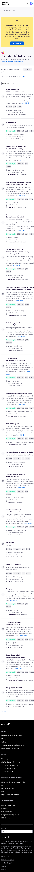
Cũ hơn (3, 711)
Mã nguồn (4, 739)
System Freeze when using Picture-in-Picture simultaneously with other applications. (17, 252)
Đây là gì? (4, 808)
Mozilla (5, 724)
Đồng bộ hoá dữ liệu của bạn (10, 815)
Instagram (8, 837)
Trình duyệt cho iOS (8, 768)
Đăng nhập (17, 110)
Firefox (10, 110)
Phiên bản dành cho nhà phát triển (13, 782)
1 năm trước (23, 174)
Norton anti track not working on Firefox (19, 452)
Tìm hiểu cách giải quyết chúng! (12, 62)
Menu (27, 3)
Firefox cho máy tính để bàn (10, 762)
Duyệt (16, 610)
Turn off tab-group (12, 424)
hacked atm (10, 542)
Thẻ (15, 442)
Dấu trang (17, 675)
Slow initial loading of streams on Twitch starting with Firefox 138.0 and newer (20, 288)
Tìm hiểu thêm (17, 43)
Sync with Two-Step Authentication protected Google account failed (18, 183)
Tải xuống (4, 759)
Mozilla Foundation (16, 843)
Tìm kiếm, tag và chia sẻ (21, 577)
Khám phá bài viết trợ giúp (10, 748)
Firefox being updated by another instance (13, 623)
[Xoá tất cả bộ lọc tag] (2, 72)
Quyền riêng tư (6, 863)
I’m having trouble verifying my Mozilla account (15, 475)
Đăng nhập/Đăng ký (8, 805)
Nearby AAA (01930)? (13, 565)
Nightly (3, 791)
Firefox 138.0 (27, 69)
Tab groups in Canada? (14, 688)
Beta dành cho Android (9, 788)
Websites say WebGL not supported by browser (14, 324)
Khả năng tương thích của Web (23, 411)
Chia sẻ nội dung (19, 134)
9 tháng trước (22, 139)
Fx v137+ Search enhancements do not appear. (16, 359)
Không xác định (18, 552)
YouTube (5, 837)
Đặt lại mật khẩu (6, 811)
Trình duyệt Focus (7, 771)
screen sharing (11, 122)
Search (23, 3)
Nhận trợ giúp (6, 818)
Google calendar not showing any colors (19, 393)
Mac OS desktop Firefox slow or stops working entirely (16, 148)
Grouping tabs (11, 589)
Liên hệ (3, 869)
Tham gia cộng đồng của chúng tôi (12, 745)
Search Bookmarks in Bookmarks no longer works (15, 656)
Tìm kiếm (16, 381)
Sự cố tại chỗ (18, 346)
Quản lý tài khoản (19, 497)
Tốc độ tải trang (19, 170)
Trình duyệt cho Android (9, 765)
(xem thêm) (25, 103)
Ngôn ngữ (4, 828)
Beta (2, 785)
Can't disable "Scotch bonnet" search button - (14, 511)
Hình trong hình (18, 275)
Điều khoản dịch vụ (7, 860)
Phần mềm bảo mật (19, 462)
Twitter (3, 742)
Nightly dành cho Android (10, 795)
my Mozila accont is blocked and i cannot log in (15, 91)
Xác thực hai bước (19, 203)
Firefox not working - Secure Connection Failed (15, 216)
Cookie (3, 866)
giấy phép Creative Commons (22, 852)
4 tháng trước (22, 114)
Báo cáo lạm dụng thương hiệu (11, 736)
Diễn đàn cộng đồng (9, 10)
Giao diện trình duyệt (20, 530)
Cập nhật (17, 643)
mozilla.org (5, 856)
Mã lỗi (16, 237)
